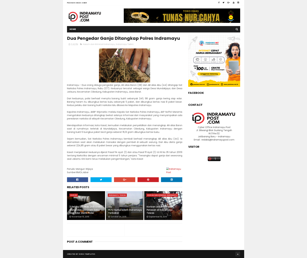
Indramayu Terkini (125, 44)
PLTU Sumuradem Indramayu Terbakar (125, 211)
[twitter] (223, 2)
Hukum (73, 195)
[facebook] (219, 2)
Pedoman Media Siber (77, 3)
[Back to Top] (237, 254)
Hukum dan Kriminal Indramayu (99, 44)
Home (73, 29)
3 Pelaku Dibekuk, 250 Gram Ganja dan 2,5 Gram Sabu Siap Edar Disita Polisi (85, 210)
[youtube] (234, 2)
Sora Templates (87, 254)
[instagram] (238, 2)
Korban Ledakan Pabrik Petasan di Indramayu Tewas (160, 210)
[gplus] (228, 2)
